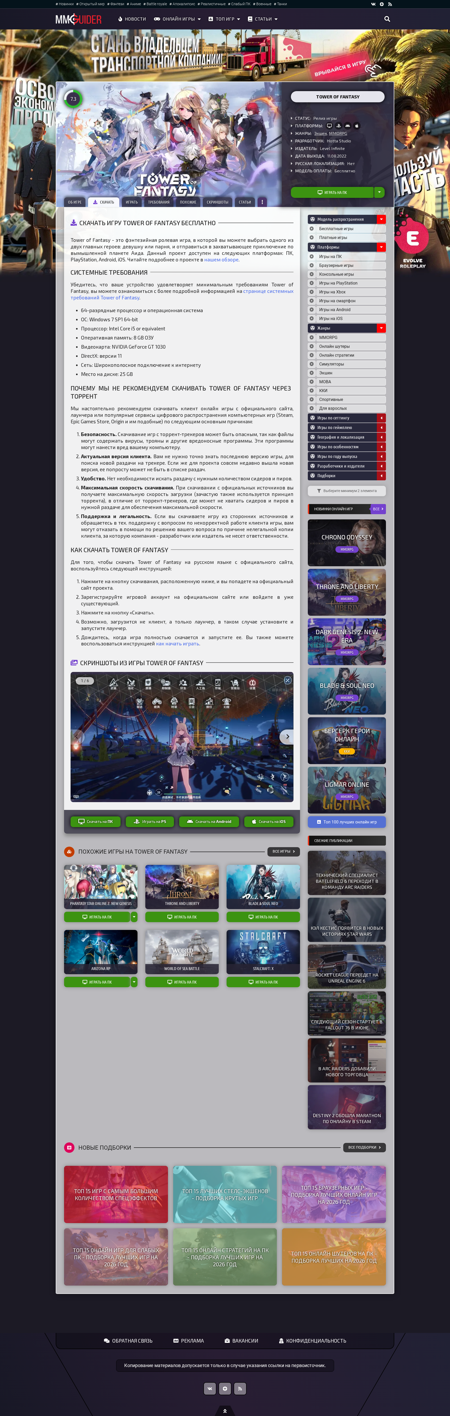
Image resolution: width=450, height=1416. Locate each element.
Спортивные (331, 399)
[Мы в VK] (373, 4)
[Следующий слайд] (287, 737)
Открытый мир (92, 4)
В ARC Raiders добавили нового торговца (347, 1071)
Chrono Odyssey (347, 537)
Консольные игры (336, 274)
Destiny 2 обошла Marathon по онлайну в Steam (347, 1118)
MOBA (325, 381)
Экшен (320, 133)
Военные (263, 4)
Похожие (188, 202)
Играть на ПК (335, 192)
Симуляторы (331, 364)
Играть (132, 202)
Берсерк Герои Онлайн (347, 734)
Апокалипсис (184, 4)
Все (376, 509)
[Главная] (79, 19)
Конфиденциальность (316, 1341)
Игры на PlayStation (338, 283)
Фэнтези (117, 4)
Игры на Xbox (332, 292)
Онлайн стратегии (336, 355)
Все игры (281, 851)
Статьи (263, 19)
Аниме (135, 4)
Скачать (107, 202)
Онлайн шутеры (334, 346)
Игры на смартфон (337, 300)
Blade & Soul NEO (347, 685)
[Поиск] (387, 19)
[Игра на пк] (329, 126)
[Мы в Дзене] (225, 1388)
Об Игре (75, 202)
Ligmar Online (346, 784)
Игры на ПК (330, 256)
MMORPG (338, 133)
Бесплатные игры (336, 228)
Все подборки (362, 1147)
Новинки (66, 4)
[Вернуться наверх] (225, 1411)
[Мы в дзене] (382, 4)
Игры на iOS (331, 318)
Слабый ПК (241, 4)
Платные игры (333, 237)
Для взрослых (333, 408)
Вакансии (245, 1341)
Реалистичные (213, 4)
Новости (135, 19)
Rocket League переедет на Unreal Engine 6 (346, 978)
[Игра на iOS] (357, 126)
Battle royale (157, 4)
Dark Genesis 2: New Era (347, 636)
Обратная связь (132, 1341)
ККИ (323, 390)
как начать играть (177, 643)
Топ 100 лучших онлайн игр (350, 822)
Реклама (192, 1341)
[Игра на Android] (348, 126)
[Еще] (262, 202)
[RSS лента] (390, 4)
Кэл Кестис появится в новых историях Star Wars (347, 931)
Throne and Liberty (347, 586)
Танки (282, 4)
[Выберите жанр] (312, 337)
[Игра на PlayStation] (338, 126)
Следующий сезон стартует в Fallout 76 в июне (347, 1024)
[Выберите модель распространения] (312, 228)
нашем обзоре (221, 259)
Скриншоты (217, 202)
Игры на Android (335, 309)
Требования (159, 202)
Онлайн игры (179, 19)
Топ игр (225, 19)
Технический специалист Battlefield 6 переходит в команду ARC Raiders (347, 881)
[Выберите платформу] (312, 256)
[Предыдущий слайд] (76, 737)
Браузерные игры (336, 265)
